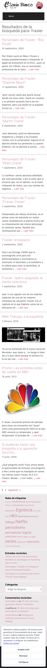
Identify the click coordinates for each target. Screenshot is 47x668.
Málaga (10, 522)
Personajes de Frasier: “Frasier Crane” (19, 200)
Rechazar (23, 656)
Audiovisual (18, 501)
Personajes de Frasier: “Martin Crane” (19, 119)
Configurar (23, 662)
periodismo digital (18, 532)
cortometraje (18, 505)
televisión (33, 541)
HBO (13, 516)
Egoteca (24, 509)
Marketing (23, 516)
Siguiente (14, 490)
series (10, 541)
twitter (7, 546)
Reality (19, 537)
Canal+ (8, 505)
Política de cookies (11, 643)
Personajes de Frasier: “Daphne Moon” (19, 80)
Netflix (21, 521)
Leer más (34, 69)
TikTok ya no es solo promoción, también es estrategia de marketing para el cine (22, 559)
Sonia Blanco (11, 601)
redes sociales (29, 537)
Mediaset (33, 516)
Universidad (15, 546)
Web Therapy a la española (22, 316)
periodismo (15, 527)
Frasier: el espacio (16, 240)
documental (29, 505)
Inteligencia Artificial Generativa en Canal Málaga (19, 618)
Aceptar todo (23, 649)
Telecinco (21, 542)
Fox (7, 516)
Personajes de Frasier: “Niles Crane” (19, 161)
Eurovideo (37, 511)
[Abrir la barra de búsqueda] (40, 14)
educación (10, 510)
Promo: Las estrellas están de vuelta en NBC (22, 370)
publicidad (10, 536)
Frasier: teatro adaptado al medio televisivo (22, 280)
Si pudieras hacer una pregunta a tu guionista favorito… (19, 448)
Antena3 (8, 502)
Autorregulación (33, 502)
